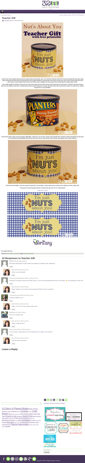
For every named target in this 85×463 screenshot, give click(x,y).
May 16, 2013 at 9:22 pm (23, 338)
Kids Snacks (5, 418)
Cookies (24, 411)
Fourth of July (11, 416)
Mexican (26, 418)
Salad (15, 422)
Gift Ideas (16, 253)
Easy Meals (24, 414)
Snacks (37, 422)
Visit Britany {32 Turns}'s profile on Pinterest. (54, 403)
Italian (34, 416)
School (18, 422)
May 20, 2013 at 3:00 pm (21, 261)
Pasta (16, 420)
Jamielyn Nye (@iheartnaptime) (16, 278)
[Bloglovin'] (65, 401)
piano (19, 420)
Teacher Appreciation (29, 253)
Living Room (18, 418)
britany (13, 269)
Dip (19, 414)
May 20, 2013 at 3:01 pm (23, 269)
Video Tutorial (36, 424)
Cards (9, 411)
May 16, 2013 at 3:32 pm (27, 295)
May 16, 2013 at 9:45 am (20, 312)
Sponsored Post (6, 424)
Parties (12, 420)
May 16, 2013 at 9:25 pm (23, 321)
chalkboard (14, 411)
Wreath (7, 426)
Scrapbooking (24, 422)
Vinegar (3, 426)
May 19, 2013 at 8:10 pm (23, 286)
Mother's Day (31, 418)
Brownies (4, 411)
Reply (11, 266)
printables (26, 420)
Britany (21, 20)
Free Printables (9, 253)
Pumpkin (33, 420)
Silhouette (32, 422)
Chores (18, 411)
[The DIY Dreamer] (73, 421)
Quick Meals (38, 420)
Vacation (31, 424)
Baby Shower (33, 409)
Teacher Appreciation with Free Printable (71, 15)
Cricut (10, 414)
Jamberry (38, 416)
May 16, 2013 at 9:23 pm (23, 303)
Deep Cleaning (15, 414)
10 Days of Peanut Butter (15, 408)
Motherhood (6, 420)
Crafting (30, 411)
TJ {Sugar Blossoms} (14, 295)
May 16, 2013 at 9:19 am (24, 329)
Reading (4, 422)
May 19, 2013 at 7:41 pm (32, 278)
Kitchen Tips (11, 418)
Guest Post (27, 416)
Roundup (10, 422)
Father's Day (32, 414)
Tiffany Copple (12, 329)
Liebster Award (6, 15)
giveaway (19, 416)
